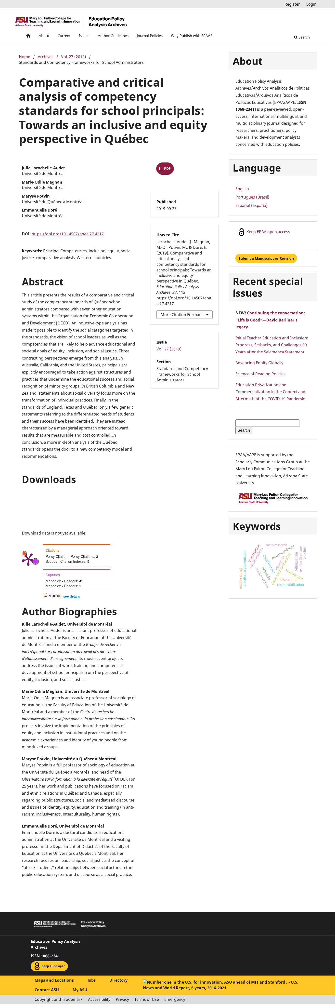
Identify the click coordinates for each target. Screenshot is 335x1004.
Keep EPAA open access (267, 231)
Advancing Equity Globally (259, 362)
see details (71, 596)
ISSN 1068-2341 (45, 956)
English (242, 188)
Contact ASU (47, 989)
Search (303, 37)
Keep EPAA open (53, 966)
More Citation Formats (182, 314)
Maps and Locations (54, 980)
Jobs (92, 980)
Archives (45, 56)
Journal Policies (150, 35)
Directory (118, 980)
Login (311, 4)
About (44, 35)
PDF (167, 168)
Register (292, 4)
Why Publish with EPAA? (191, 35)
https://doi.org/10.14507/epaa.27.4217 (68, 234)
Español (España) (251, 205)
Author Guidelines (113, 35)
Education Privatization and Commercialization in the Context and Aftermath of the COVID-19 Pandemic (270, 392)
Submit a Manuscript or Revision (266, 258)
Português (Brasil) (252, 197)
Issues (84, 35)
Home (24, 56)
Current (64, 35)
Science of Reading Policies (260, 373)
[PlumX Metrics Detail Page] (28, 559)
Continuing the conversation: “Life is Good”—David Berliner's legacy (270, 320)
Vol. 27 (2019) (73, 56)
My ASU (80, 989)
